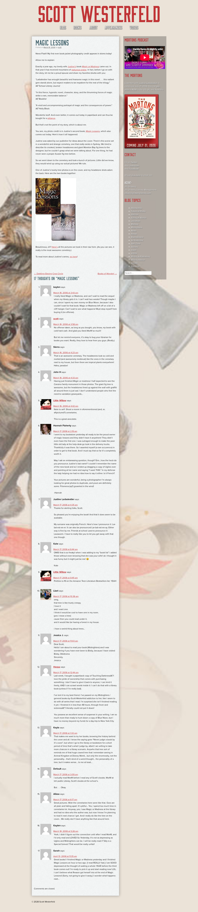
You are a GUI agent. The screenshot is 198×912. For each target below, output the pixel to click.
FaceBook (133, 168)
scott (59, 47)
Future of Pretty (138, 211)
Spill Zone (135, 243)
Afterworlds (136, 208)
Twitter (134, 162)
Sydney (134, 247)
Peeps (134, 234)
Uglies (134, 253)
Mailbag (134, 224)
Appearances (113, 27)
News (133, 230)
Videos (134, 27)
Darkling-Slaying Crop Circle (48, 273)
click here (135, 175)
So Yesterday (137, 240)
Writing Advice (138, 259)
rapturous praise (78, 69)
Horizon (134, 214)
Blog (63, 27)
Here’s (55, 247)
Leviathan (135, 221)
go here (73, 256)
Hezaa (56, 667)
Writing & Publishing (140, 256)
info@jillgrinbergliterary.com (138, 193)
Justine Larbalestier (148, 83)
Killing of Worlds (138, 217)
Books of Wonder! (107, 273)
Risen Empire (137, 237)
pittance (51, 118)
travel (133, 250)
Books (77, 27)
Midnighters (136, 227)
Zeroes (134, 263)
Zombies (135, 266)
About (93, 27)
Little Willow (59, 400)
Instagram (134, 165)
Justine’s (72, 66)
